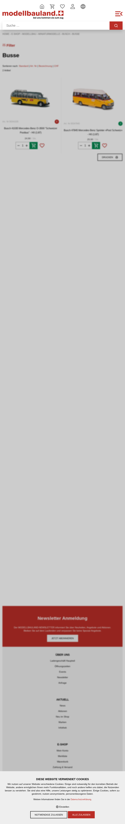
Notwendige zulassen (49, 814)
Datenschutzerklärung (81, 799)
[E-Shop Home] (32, 15)
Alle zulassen (81, 814)
